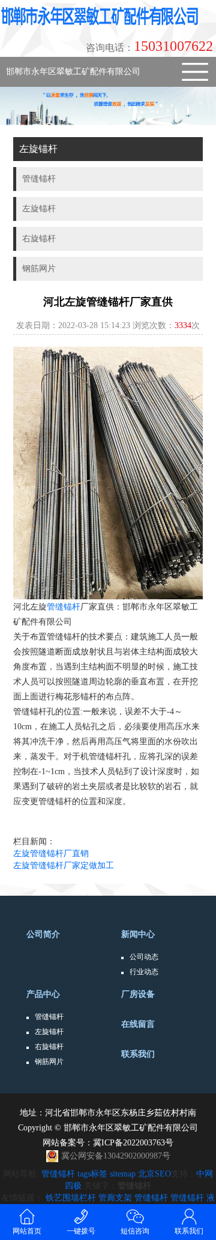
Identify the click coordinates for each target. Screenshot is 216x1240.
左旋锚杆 (49, 1031)
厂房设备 (138, 994)
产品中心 (43, 994)
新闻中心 (138, 934)
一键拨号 (81, 1231)
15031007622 (149, 46)
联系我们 (138, 1054)
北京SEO (154, 1173)
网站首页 (27, 1231)
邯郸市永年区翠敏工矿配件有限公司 (73, 71)
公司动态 (144, 957)
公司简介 (43, 934)
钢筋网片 (49, 1061)
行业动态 (144, 972)
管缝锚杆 (63, 606)
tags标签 (92, 1173)
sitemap (123, 1173)
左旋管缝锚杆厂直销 (51, 853)
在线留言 (138, 1024)
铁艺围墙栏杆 (71, 1197)
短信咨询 (135, 1231)
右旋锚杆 (49, 1046)
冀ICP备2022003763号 (133, 1142)
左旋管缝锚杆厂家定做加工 (63, 865)
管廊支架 (115, 1197)
